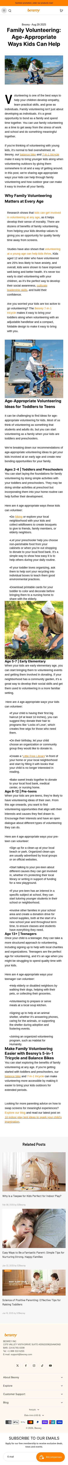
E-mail (10, 1456)
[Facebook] (25, 1365)
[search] (9, 10)
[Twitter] (17, 1365)
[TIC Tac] (42, 1365)
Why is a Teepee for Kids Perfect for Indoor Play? (31, 1196)
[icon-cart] (61, 10)
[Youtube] (50, 1365)
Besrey (37, 1428)
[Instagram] (34, 1365)
